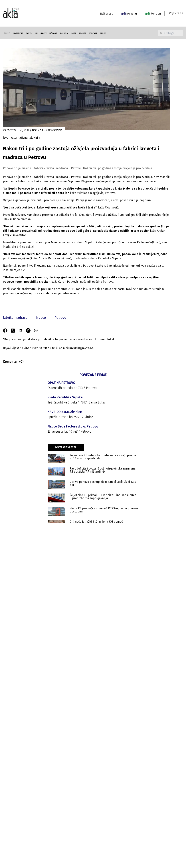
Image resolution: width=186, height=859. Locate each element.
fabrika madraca (15, 318)
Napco (41, 318)
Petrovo (60, 318)
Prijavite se (176, 13)
